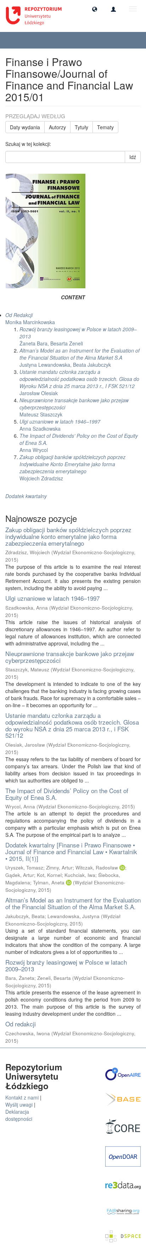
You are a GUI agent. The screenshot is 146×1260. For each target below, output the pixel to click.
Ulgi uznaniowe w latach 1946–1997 (52, 598)
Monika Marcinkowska (30, 318)
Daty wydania (25, 127)
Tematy (105, 127)
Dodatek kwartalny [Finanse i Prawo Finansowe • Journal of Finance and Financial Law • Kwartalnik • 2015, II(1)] (71, 851)
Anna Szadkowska (59, 425)
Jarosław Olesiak (79, 382)
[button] (94, 9)
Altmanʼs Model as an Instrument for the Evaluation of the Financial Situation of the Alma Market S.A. (73, 903)
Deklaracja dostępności (18, 1115)
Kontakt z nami (22, 1097)
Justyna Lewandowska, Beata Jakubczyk (79, 357)
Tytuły (81, 127)
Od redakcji (20, 1023)
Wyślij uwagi (19, 1104)
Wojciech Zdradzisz (72, 467)
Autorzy (57, 127)
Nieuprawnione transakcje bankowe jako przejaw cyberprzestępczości (69, 657)
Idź (132, 156)
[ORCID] (122, 867)
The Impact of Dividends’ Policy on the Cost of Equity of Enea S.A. (66, 794)
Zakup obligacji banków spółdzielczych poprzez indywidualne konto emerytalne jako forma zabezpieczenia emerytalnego (68, 536)
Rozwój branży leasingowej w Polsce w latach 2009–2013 (66, 965)
